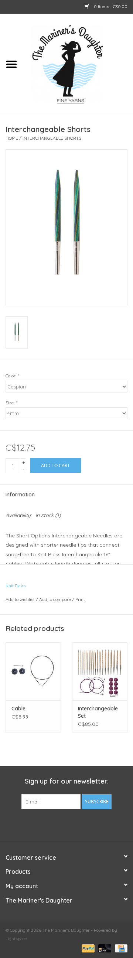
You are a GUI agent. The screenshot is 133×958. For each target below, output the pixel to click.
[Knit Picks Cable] (33, 671)
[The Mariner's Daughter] (78, 63)
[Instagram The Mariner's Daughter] (80, 824)
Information (20, 494)
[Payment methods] (87, 948)
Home (12, 138)
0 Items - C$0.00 (110, 6)
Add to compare (55, 599)
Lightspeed (16, 938)
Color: (12, 375)
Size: (11, 402)
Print (80, 599)
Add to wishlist (20, 599)
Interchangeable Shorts (52, 138)
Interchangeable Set (98, 712)
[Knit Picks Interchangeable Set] (99, 671)
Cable (18, 708)
